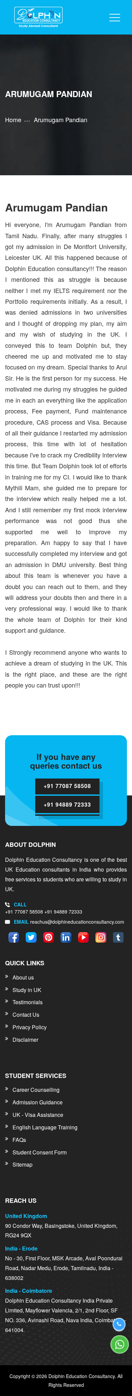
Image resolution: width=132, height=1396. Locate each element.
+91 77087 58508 (24, 911)
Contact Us (26, 1014)
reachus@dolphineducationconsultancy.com (77, 921)
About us (23, 977)
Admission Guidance (38, 1102)
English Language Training (45, 1127)
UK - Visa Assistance (38, 1115)
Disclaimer (25, 1039)
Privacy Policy (30, 1027)
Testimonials (28, 1002)
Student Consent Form (40, 1152)
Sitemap (22, 1164)
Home (13, 119)
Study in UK (27, 990)
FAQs (19, 1140)
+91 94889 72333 (63, 911)
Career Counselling (36, 1090)
